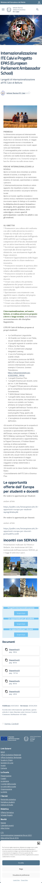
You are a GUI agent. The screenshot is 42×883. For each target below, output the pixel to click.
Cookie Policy (16, 880)
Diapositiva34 (14, 681)
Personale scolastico (8, 799)
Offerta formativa (7, 812)
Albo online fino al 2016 (10, 838)
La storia (4, 791)
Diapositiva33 (14, 670)
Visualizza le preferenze (21, 875)
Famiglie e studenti (8, 802)
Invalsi (3, 765)
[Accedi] (39, 2)
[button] (39, 843)
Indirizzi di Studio (7, 804)
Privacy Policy (24, 880)
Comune (4, 768)
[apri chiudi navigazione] (3, 9)
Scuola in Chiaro (7, 760)
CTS (2, 832)
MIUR (3, 752)
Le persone (5, 781)
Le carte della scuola (8, 786)
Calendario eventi (7, 825)
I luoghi (3, 778)
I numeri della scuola (8, 783)
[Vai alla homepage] (9, 9)
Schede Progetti (7, 815)
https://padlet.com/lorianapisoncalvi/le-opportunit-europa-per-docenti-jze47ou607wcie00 (20, 531)
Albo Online (5, 828)
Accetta (21, 863)
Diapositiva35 (14, 691)
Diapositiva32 (14, 660)
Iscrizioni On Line (7, 762)
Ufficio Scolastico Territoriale (11, 757)
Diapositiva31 (14, 649)
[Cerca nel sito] (37, 9)
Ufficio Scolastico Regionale (11, 754)
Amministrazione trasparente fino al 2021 (16, 835)
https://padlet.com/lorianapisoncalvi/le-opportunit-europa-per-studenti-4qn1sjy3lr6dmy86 (20, 509)
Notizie (3, 822)
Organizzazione (6, 789)
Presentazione (6, 775)
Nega (21, 869)
